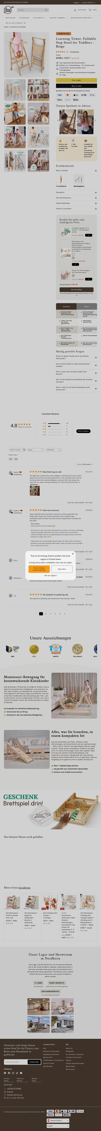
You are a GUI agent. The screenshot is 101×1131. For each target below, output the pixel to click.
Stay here (62, 569)
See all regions (50, 575)
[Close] (73, 554)
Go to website (39, 569)
